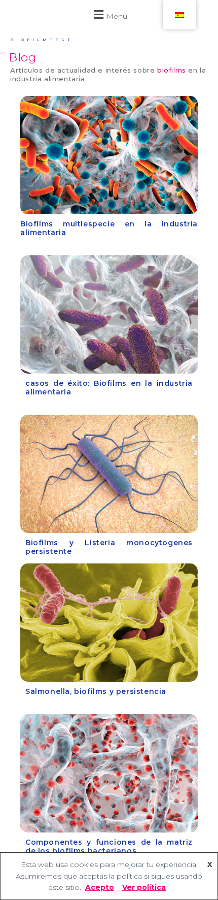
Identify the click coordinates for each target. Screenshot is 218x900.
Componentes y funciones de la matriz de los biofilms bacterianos (109, 846)
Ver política (144, 887)
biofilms (171, 70)
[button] (109, 14)
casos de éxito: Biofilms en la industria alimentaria (109, 387)
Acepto (99, 887)
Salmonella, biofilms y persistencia (95, 691)
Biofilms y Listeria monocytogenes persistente (109, 547)
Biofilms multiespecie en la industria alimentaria (109, 228)
